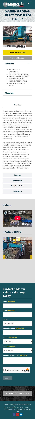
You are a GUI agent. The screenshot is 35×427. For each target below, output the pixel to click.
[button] (17, 63)
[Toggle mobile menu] (31, 3)
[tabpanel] (17, 140)
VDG (17, 411)
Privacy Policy (20, 409)
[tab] (17, 105)
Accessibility (27, 409)
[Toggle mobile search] (28, 3)
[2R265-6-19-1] (17, 248)
